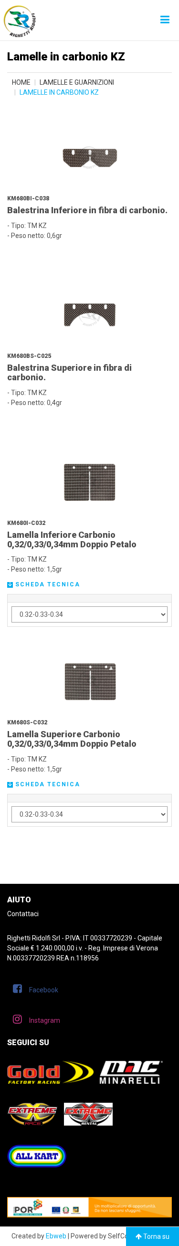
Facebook (43, 990)
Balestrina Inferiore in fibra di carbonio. (87, 210)
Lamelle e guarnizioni (77, 82)
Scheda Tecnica (46, 584)
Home (21, 82)
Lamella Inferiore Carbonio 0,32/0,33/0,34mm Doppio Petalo (72, 539)
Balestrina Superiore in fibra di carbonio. (69, 372)
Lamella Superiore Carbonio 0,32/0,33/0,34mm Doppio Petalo (72, 739)
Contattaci (23, 914)
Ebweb (56, 1236)
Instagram (44, 1020)
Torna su (155, 1236)
